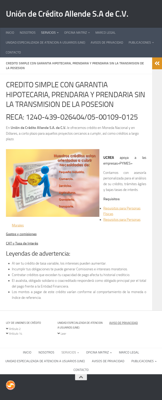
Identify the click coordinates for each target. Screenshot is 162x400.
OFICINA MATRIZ (75, 32)
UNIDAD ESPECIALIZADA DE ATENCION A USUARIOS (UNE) (45, 42)
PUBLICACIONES (140, 42)
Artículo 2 (15, 329)
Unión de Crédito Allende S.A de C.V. (67, 14)
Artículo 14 (15, 333)
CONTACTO (13, 52)
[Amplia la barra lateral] (157, 63)
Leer (63, 333)
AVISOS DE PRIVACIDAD (107, 42)
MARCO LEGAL (105, 32)
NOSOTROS (28, 32)
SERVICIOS (48, 32)
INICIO (10, 32)
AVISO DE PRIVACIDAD (123, 323)
